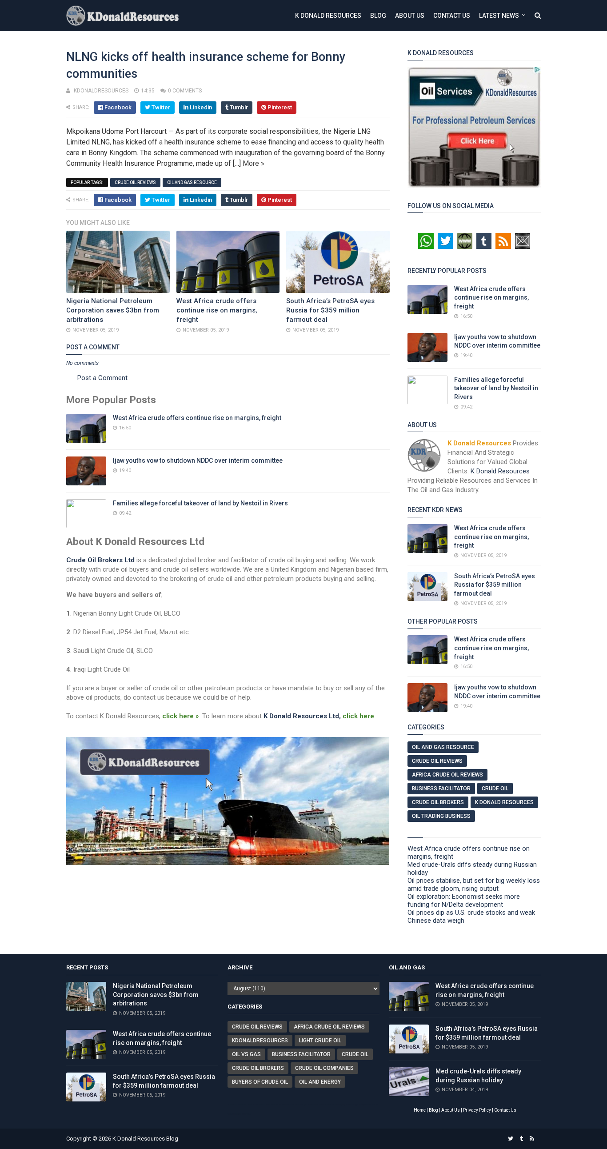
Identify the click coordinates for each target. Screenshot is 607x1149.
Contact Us (451, 15)
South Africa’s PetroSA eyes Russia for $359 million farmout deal (330, 310)
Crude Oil (495, 788)
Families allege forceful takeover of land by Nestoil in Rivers (200, 503)
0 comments (185, 91)
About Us (409, 15)
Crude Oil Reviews (135, 182)
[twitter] (510, 1138)
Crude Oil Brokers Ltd (100, 560)
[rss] (531, 1138)
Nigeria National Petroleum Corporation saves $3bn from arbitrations (112, 310)
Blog (378, 15)
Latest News (499, 15)
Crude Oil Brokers (438, 802)
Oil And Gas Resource (192, 182)
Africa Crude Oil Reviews (447, 775)
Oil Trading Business (441, 816)
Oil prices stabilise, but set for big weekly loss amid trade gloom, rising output (473, 885)
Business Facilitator (441, 788)
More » (253, 163)
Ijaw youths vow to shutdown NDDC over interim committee (198, 460)
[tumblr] (521, 1138)
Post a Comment (102, 378)
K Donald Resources (328, 15)
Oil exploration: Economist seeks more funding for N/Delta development (463, 901)
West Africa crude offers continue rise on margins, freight (216, 310)
